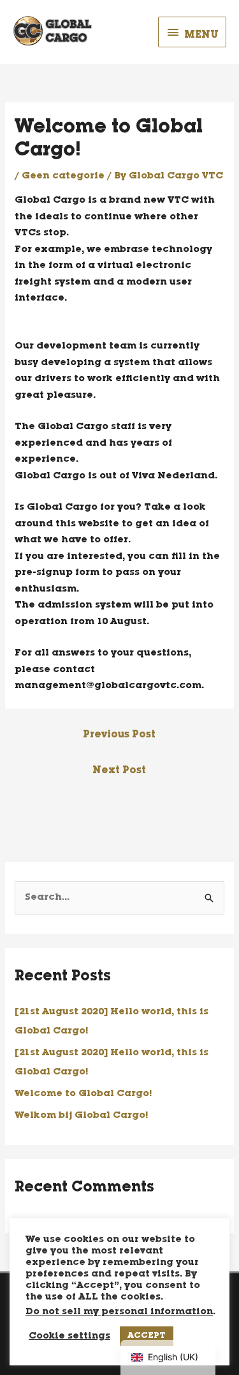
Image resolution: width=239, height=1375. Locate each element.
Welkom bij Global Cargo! (81, 1115)
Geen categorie (63, 176)
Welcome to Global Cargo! (83, 1094)
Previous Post (119, 735)
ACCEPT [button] (146, 1336)
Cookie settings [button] (69, 1336)
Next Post (119, 771)
